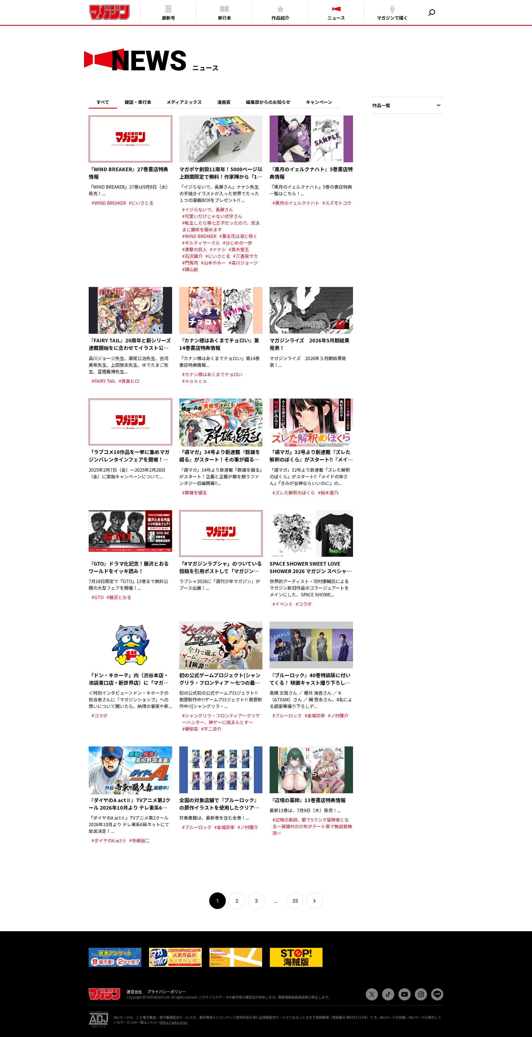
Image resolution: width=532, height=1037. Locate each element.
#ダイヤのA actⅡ (108, 840)
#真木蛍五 (239, 249)
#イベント (282, 603)
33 (295, 901)
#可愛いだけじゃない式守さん (212, 216)
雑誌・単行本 (138, 102)
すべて (102, 102)
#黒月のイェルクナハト (295, 202)
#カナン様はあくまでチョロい (212, 374)
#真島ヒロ (129, 381)
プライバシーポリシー (166, 991)
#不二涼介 (211, 728)
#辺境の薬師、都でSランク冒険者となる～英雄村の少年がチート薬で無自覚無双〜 (312, 826)
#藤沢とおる (118, 597)
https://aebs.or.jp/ (174, 1022)
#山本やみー (213, 262)
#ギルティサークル (201, 242)
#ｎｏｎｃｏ (194, 381)
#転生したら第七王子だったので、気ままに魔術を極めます (221, 226)
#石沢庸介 (192, 256)
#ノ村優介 (338, 715)
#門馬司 (190, 262)
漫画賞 (224, 102)
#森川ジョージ (243, 262)
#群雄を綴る (194, 492)
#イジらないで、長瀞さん (207, 209)
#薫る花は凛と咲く (238, 236)
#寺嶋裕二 (139, 840)
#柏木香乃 (328, 492)
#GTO (97, 597)
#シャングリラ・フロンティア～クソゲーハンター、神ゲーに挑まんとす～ (221, 718)
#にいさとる (141, 202)
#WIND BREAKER (108, 202)
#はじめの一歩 (237, 242)
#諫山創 (190, 269)
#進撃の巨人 (194, 249)
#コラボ (304, 603)
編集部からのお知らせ (268, 102)
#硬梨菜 (190, 728)
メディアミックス (184, 102)
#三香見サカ (245, 256)
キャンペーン (319, 102)
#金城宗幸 (315, 715)
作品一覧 (381, 105)
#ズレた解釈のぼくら (293, 492)
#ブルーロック (287, 715)
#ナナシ (218, 249)
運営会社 (134, 991)
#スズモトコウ (336, 202)
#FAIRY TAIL (103, 381)
